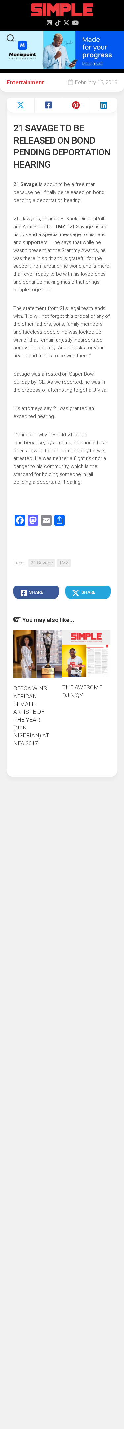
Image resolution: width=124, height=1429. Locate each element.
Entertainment (25, 82)
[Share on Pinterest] (76, 105)
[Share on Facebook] (48, 105)
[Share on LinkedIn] (103, 105)
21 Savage (42, 562)
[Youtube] (75, 23)
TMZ (64, 562)
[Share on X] (20, 105)
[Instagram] (49, 23)
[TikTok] (58, 23)
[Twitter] (66, 23)
